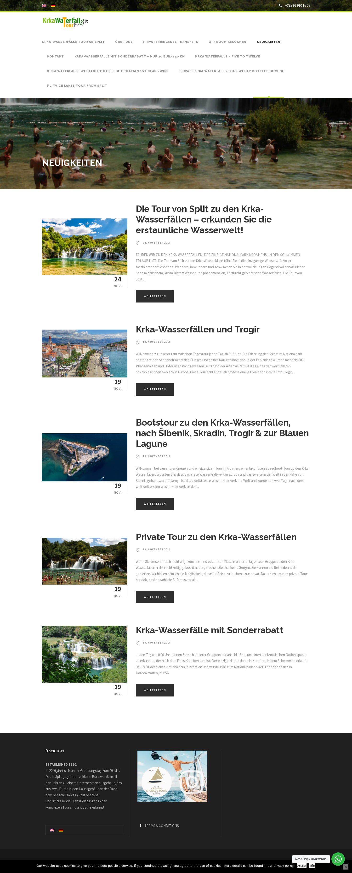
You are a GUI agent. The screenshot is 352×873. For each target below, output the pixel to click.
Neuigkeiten (268, 42)
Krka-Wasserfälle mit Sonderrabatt (209, 630)
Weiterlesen (155, 296)
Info (312, 866)
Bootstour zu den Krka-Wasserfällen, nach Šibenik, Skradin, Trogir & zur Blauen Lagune (222, 433)
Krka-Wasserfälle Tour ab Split (73, 42)
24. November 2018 (157, 242)
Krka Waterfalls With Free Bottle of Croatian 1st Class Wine (108, 71)
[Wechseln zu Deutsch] (61, 830)
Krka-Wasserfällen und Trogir (198, 329)
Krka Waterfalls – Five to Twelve (227, 56)
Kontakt (55, 56)
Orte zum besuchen (227, 42)
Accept (301, 866)
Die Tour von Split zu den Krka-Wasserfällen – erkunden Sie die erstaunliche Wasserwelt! (204, 219)
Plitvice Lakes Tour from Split (77, 85)
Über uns (124, 42)
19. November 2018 (157, 341)
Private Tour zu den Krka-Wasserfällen (216, 537)
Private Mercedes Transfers (170, 42)
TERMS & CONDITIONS (161, 825)
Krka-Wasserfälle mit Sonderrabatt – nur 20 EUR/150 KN (129, 56)
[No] (345, 867)
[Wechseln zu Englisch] (52, 830)
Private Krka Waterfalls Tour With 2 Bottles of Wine (231, 71)
